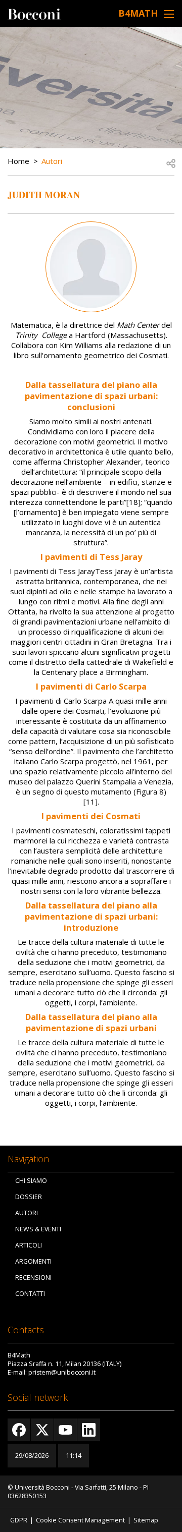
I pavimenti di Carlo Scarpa (91, 686)
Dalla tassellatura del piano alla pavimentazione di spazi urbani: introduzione (91, 916)
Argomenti (33, 1261)
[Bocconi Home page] (34, 13)
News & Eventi (38, 1229)
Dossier (28, 1197)
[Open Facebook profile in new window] (19, 1429)
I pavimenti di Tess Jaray (91, 556)
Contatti (30, 1293)
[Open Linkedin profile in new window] (88, 1429)
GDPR (18, 1520)
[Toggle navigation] (168, 14)
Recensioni (33, 1277)
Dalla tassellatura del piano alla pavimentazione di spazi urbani (91, 1022)
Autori (51, 161)
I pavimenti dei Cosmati (91, 816)
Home (18, 161)
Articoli (28, 1245)
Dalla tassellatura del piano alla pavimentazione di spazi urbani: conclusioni (91, 396)
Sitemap (145, 1520)
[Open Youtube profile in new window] (65, 1429)
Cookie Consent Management (80, 1520)
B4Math (138, 13)
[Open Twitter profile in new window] (42, 1429)
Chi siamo (31, 1180)
